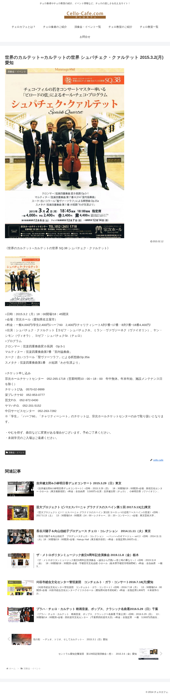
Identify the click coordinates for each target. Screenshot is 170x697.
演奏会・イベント (17, 452)
